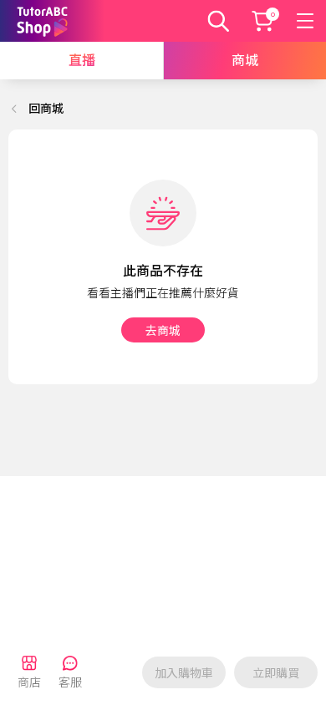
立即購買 (275, 673)
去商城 (163, 330)
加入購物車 (184, 673)
